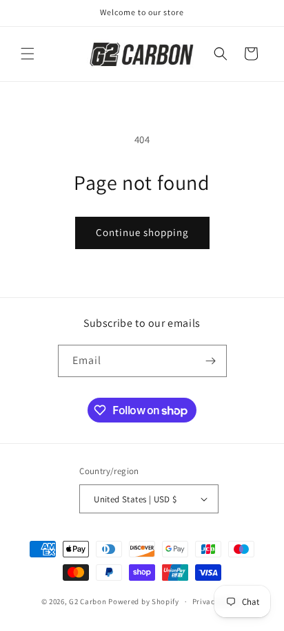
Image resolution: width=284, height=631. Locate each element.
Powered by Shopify (143, 601)
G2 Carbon (87, 601)
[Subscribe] (211, 361)
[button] (27, 54)
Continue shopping (142, 232)
